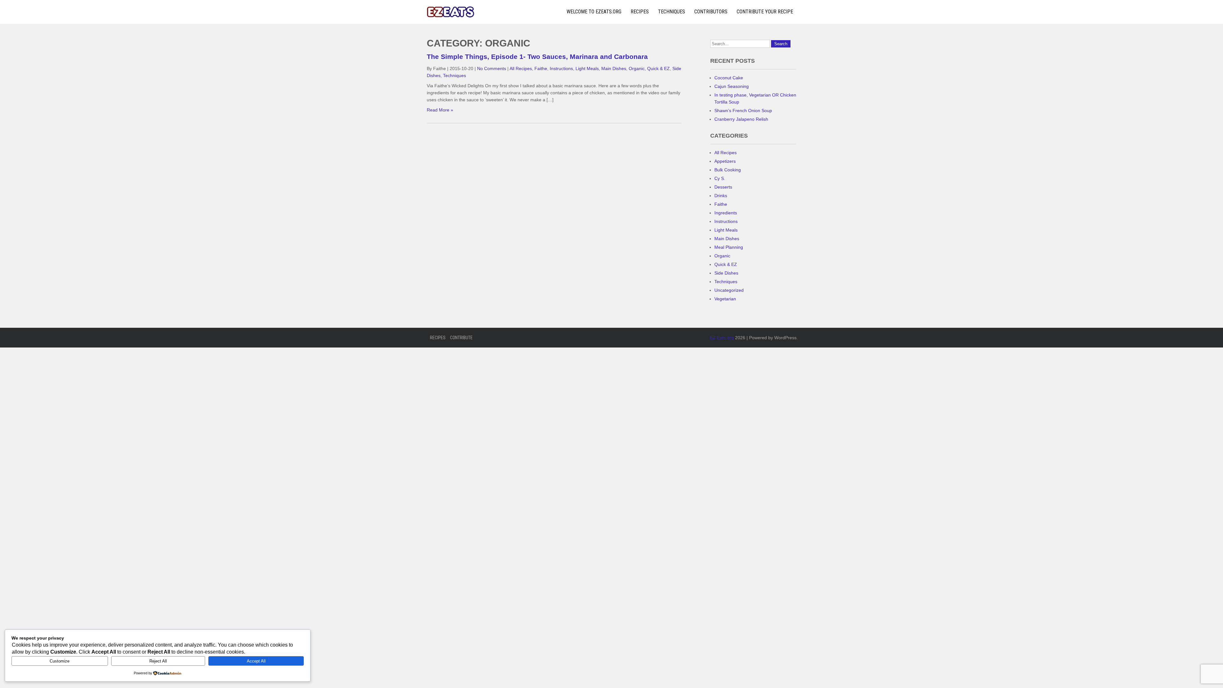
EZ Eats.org (722, 337)
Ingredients (725, 212)
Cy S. (719, 178)
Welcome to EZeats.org (594, 12)
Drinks (720, 195)
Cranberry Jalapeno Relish (741, 119)
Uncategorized (729, 290)
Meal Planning (728, 247)
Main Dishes (613, 68)
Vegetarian (725, 298)
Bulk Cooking (727, 169)
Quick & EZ (658, 68)
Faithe (540, 68)
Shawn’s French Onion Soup (743, 110)
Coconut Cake (728, 77)
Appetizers (725, 161)
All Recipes (521, 68)
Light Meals (587, 68)
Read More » (440, 109)
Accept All (256, 661)
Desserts (723, 187)
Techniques (671, 12)
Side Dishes (726, 273)
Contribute (461, 337)
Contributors (710, 12)
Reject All (158, 661)
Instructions (561, 68)
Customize (59, 661)
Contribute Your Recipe (765, 12)
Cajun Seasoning (731, 86)
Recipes (640, 12)
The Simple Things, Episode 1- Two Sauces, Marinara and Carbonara (537, 56)
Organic (637, 68)
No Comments (491, 68)
